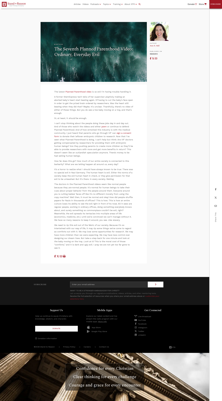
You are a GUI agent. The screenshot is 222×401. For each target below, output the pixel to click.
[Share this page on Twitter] (153, 58)
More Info (102, 321)
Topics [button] (106, 4)
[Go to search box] (139, 4)
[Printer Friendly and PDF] (64, 256)
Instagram (142, 327)
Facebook (142, 324)
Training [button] (117, 4)
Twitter (141, 331)
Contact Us (104, 347)
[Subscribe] (155, 284)
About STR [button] (130, 4)
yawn (104, 126)
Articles (77, 4)
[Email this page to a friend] (156, 58)
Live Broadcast (144, 316)
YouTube (142, 320)
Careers (87, 347)
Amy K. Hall (154, 45)
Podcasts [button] (94, 4)
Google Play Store (99, 331)
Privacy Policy (69, 347)
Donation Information (47, 338)
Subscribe (216, 4)
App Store (96, 327)
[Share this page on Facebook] (151, 58)
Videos (85, 4)
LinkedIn (142, 335)
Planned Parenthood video (78, 92)
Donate (56, 329)
